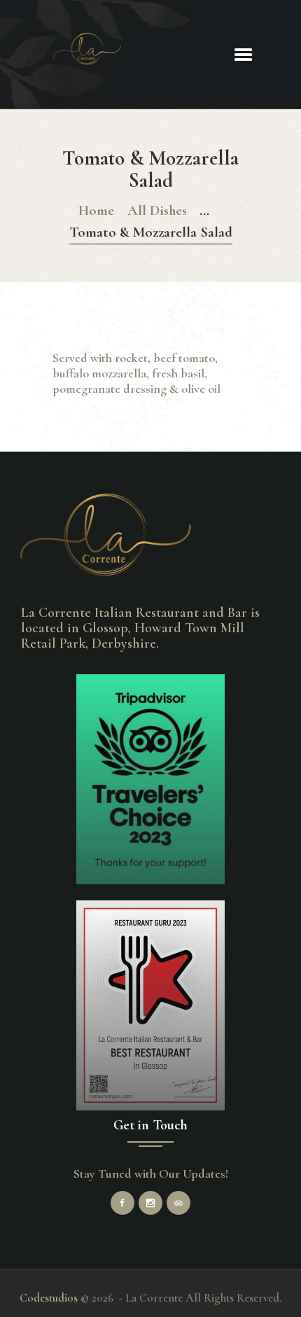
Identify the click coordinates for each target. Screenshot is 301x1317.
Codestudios (49, 1298)
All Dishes (157, 210)
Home (96, 210)
